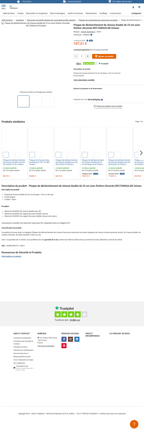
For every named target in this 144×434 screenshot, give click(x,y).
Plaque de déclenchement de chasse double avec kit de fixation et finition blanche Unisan (67, 162)
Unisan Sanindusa (88, 32)
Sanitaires (20, 20)
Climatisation (91, 13)
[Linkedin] (76, 339)
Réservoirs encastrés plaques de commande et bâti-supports (51, 20)
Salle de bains (9, 13)
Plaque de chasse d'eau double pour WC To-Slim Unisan (39, 162)
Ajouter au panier (106, 56)
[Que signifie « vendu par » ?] (91, 35)
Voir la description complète (84, 80)
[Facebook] (64, 339)
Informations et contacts (11, 256)
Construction (115, 13)
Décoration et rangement (37, 13)
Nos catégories (19, 363)
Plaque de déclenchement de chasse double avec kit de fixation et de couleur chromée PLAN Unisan (14, 162)
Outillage (103, 13)
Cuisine (20, 13)
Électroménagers (57, 13)
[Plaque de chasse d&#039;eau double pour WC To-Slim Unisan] (40, 139)
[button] (141, 153)
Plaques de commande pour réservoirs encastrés (98, 20)
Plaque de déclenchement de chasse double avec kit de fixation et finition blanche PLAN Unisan (119, 162)
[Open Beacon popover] (134, 424)
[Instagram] (70, 339)
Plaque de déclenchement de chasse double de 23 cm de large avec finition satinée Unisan (93, 162)
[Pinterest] (64, 345)
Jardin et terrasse (75, 13)
